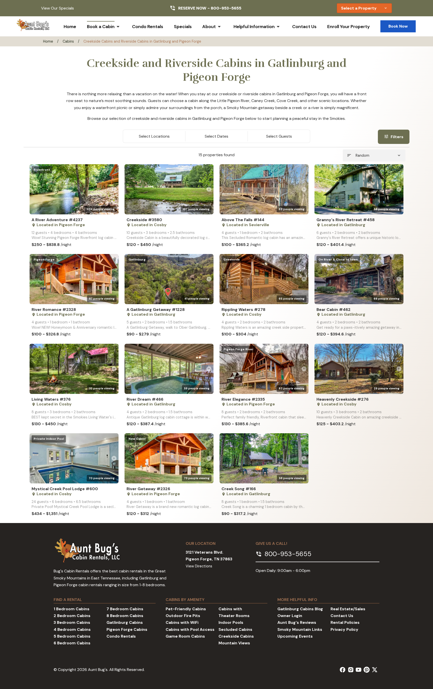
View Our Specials (57, 8)
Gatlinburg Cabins (124, 622)
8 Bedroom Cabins (124, 615)
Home (70, 27)
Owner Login (289, 615)
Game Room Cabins (185, 636)
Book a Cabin (101, 27)
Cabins (68, 41)
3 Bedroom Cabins (72, 622)
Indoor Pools (231, 622)
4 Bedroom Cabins (72, 629)
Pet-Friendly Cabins (186, 609)
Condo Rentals (147, 27)
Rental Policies (345, 622)
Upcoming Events (295, 636)
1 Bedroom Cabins (71, 609)
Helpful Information (254, 27)
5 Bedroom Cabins (72, 636)
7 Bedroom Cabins (124, 609)
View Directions (199, 566)
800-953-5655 (226, 8)
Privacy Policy (344, 629)
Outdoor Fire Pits (183, 615)
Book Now (398, 26)
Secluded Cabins (235, 629)
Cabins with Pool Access (190, 629)
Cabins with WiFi (182, 622)
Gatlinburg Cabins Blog (300, 609)
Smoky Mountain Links (299, 629)
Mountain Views (234, 643)
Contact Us (304, 27)
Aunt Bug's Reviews (296, 622)
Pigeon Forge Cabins (126, 629)
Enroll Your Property (348, 27)
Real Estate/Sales (348, 609)
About (209, 27)
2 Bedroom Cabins (72, 615)
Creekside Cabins (236, 636)
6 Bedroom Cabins (72, 643)
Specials (183, 27)
